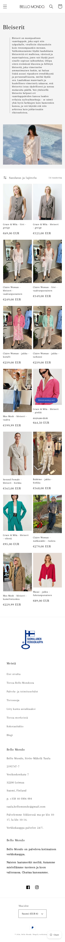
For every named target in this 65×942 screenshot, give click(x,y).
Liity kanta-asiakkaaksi (21, 708)
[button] (5, 6)
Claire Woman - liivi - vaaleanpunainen (45, 289)
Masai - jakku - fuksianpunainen (42, 593)
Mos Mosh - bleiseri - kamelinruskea (15, 597)
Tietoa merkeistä (17, 717)
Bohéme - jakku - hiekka (42, 481)
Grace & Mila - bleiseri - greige (45, 226)
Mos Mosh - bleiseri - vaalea (15, 418)
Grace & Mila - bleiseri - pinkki (45, 411)
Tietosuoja (13, 700)
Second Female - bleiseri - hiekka (12, 481)
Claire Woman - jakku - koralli (16, 355)
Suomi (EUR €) (30, 913)
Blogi (10, 735)
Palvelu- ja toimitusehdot (22, 691)
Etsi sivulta (14, 674)
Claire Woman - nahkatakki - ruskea (44, 539)
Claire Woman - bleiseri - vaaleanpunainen (12, 290)
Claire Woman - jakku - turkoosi (46, 355)
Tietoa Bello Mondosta (20, 682)
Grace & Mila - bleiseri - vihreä (15, 537)
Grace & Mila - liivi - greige (14, 226)
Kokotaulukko (15, 726)
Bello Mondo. (27, 934)
